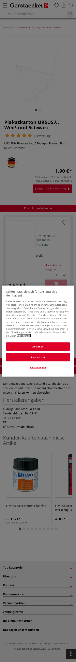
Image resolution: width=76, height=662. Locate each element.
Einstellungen (38, 367)
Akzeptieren (38, 357)
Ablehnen (38, 346)
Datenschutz (24, 335)
